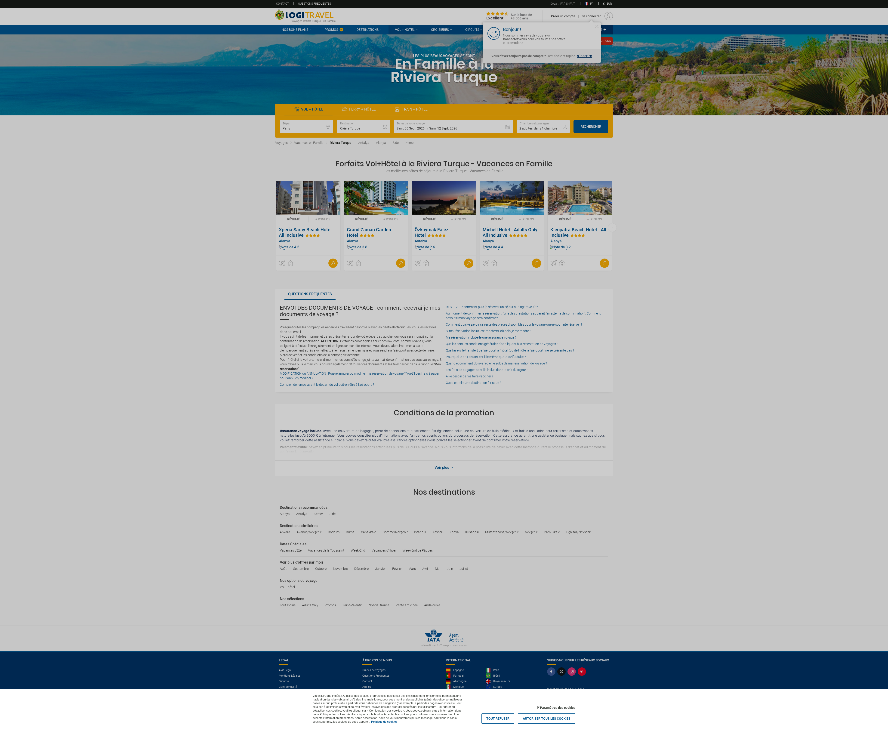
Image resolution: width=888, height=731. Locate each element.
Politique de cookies (384, 721)
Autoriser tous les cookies (546, 718)
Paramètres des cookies (557, 707)
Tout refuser (497, 718)
